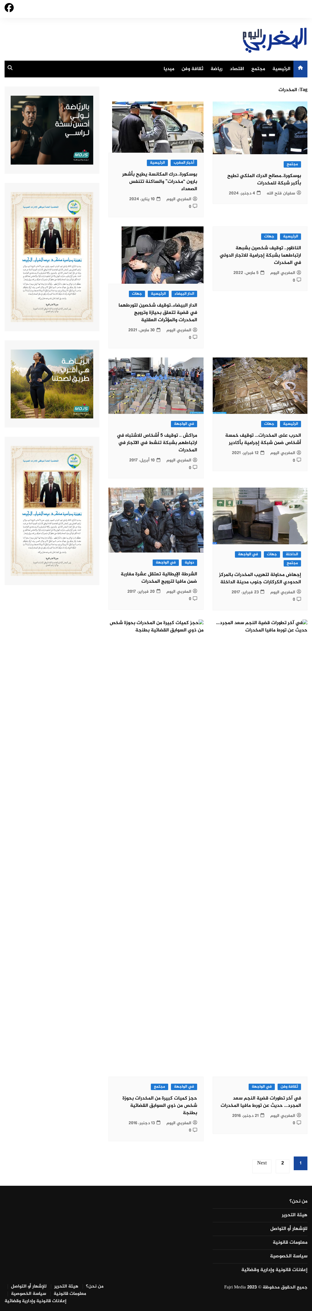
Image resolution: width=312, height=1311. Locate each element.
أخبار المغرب (184, 163)
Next (262, 1163)
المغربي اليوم (178, 199)
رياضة (216, 69)
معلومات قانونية (290, 1242)
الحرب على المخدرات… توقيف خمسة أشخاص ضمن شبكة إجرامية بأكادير (263, 439)
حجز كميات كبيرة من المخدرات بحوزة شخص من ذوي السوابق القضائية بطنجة (159, 1105)
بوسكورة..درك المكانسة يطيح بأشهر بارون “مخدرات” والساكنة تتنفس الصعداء (159, 181)
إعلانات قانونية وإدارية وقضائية (274, 1270)
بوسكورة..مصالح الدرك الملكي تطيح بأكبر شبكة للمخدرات (264, 179)
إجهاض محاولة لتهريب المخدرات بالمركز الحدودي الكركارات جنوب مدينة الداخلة (260, 578)
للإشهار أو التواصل (288, 1229)
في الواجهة (184, 424)
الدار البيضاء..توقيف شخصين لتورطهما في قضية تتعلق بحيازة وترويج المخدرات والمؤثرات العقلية (158, 312)
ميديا (169, 69)
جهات (269, 236)
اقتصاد (237, 69)
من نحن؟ (298, 1201)
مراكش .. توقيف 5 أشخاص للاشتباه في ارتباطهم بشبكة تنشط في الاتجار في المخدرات (157, 443)
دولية (189, 563)
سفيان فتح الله (281, 193)
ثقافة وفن (192, 69)
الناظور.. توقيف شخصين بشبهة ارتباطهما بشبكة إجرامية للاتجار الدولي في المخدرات (260, 255)
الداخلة (292, 554)
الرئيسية (281, 69)
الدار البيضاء (184, 294)
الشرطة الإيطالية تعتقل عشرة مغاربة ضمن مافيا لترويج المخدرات (159, 578)
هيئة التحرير (294, 1215)
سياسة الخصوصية (288, 1256)
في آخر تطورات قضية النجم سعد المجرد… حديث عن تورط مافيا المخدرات (261, 1102)
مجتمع (258, 69)
